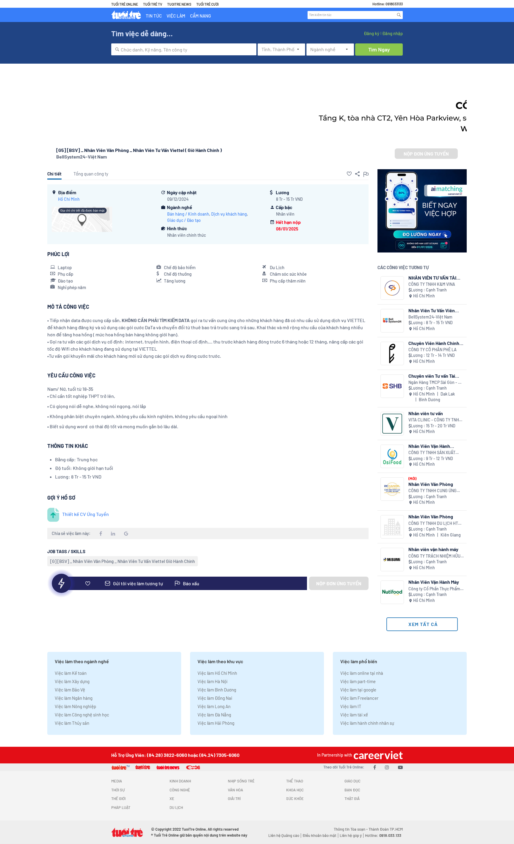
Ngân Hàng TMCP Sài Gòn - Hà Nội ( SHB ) (435, 382)
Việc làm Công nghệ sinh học (82, 714)
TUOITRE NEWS (179, 4)
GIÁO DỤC (352, 781)
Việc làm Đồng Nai (215, 698)
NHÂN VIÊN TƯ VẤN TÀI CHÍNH (432, 277)
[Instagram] (387, 767)
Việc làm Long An (214, 706)
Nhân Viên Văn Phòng (430, 484)
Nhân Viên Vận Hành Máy (433, 582)
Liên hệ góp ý (351, 835)
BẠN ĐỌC (352, 789)
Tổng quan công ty (90, 173)
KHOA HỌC (295, 789)
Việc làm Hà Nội (213, 681)
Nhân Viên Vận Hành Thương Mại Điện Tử (429, 446)
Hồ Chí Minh (69, 199)
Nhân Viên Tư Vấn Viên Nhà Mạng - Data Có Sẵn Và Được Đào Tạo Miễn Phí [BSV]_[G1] (435, 310)
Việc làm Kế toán (71, 673)
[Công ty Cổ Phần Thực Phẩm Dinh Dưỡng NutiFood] (392, 592)
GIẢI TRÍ (234, 798)
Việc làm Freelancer (359, 698)
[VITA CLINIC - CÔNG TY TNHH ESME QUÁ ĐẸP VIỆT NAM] (392, 423)
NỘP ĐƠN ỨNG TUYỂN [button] (426, 153)
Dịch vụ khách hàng (229, 214)
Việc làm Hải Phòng (216, 723)
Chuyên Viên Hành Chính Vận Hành (433, 343)
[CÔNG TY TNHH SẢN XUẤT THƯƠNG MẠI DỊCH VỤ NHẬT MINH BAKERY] (392, 456)
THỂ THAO (294, 781)
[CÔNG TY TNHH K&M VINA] (392, 288)
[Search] (399, 15)
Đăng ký (371, 33)
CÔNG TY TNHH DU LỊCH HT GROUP (433, 523)
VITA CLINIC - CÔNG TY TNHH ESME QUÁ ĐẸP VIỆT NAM (435, 420)
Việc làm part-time (358, 681)
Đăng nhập (392, 33)
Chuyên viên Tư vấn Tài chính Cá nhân (431, 376)
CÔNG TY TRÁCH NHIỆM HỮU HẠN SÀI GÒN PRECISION (434, 556)
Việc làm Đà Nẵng (214, 714)
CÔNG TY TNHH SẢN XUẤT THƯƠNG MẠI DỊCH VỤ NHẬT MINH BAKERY (433, 453)
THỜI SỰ (118, 789)
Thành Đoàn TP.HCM (386, 829)
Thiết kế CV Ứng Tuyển (85, 514)
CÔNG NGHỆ (180, 789)
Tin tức (154, 15)
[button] (349, 173)
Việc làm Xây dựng (72, 681)
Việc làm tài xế (354, 714)
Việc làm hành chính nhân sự (367, 723)
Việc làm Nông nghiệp (75, 706)
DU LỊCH (176, 807)
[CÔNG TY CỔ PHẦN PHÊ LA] (392, 353)
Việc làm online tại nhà (361, 673)
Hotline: (383, 835)
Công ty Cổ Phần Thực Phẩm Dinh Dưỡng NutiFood (434, 589)
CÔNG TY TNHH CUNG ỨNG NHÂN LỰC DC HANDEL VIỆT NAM (434, 491)
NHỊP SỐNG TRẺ (241, 781)
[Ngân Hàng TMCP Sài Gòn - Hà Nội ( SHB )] (392, 386)
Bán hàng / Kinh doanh (188, 214)
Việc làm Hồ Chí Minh (217, 673)
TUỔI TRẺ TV (152, 4)
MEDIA (116, 781)
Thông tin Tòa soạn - (351, 829)
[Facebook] (374, 767)
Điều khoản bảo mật (319, 835)
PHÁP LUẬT (120, 807)
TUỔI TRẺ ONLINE (124, 4)
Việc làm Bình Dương (217, 689)
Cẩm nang (200, 15)
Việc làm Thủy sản (72, 723)
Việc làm (176, 15)
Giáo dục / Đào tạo (184, 220)
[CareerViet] (377, 755)
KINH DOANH (180, 781)
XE (172, 798)
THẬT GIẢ (352, 798)
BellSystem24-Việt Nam (81, 156)
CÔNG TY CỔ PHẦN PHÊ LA (432, 349)
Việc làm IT (350, 706)
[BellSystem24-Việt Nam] (392, 320)
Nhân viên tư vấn (425, 413)
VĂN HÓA (235, 789)
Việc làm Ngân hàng (74, 698)
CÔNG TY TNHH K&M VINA (431, 284)
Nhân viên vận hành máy (433, 549)
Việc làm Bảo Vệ (70, 689)
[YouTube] (400, 767)
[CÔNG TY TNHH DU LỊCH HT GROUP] (392, 526)
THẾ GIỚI (118, 798)
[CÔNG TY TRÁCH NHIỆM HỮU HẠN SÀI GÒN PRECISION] (392, 559)
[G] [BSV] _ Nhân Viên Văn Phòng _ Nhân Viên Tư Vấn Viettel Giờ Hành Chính (122, 561)
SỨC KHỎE (295, 798)
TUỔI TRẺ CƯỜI (207, 4)
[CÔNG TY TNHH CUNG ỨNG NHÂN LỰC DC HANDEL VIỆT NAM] (392, 489)
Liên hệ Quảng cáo (283, 835)
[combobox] (183, 49)
